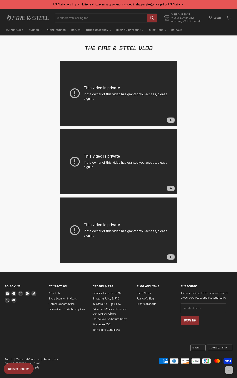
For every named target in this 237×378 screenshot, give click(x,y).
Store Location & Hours (63, 298)
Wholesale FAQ (102, 324)
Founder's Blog (145, 298)
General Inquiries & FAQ (107, 293)
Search (8, 359)
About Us (54, 293)
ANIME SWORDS (56, 30)
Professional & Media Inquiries (67, 309)
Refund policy (51, 359)
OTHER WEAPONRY (97, 30)
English (196, 347)
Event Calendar (146, 304)
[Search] (152, 18)
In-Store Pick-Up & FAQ (107, 304)
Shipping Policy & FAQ (106, 298)
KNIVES (76, 30)
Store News (144, 293)
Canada (218, 347)
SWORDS (34, 30)
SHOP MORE (156, 30)
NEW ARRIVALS (14, 30)
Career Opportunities (61, 304)
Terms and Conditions (106, 329)
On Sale (176, 30)
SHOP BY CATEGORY (129, 30)
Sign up (190, 320)
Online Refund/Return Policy (110, 319)
